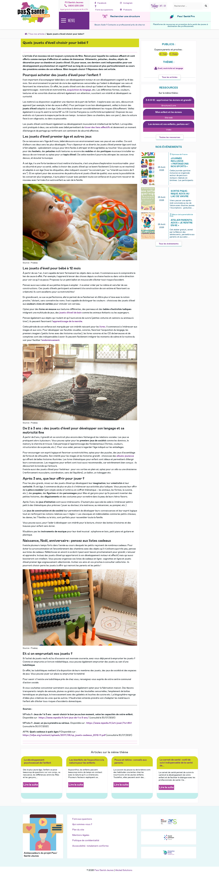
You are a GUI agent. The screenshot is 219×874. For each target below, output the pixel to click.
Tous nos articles (37, 34)
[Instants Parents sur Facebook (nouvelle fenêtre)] (161, 6)
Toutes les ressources (169, 137)
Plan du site (78, 830)
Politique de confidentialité (85, 840)
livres (102, 327)
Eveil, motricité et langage (170, 68)
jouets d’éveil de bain (70, 313)
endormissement (51, 340)
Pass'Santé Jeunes (104, 870)
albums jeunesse (125, 456)
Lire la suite (30, 784)
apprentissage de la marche (67, 321)
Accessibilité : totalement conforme (90, 846)
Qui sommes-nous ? (82, 824)
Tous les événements (169, 244)
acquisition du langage (79, 90)
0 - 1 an (163, 54)
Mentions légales (80, 835)
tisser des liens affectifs (97, 127)
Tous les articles (169, 77)
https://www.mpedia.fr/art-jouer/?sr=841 (109, 723)
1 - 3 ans (173, 54)
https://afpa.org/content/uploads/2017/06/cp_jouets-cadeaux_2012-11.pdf (64, 735)
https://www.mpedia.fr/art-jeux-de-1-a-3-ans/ (64, 718)
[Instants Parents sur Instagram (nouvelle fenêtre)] (165, 6)
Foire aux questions (82, 819)
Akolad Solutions (123, 870)
